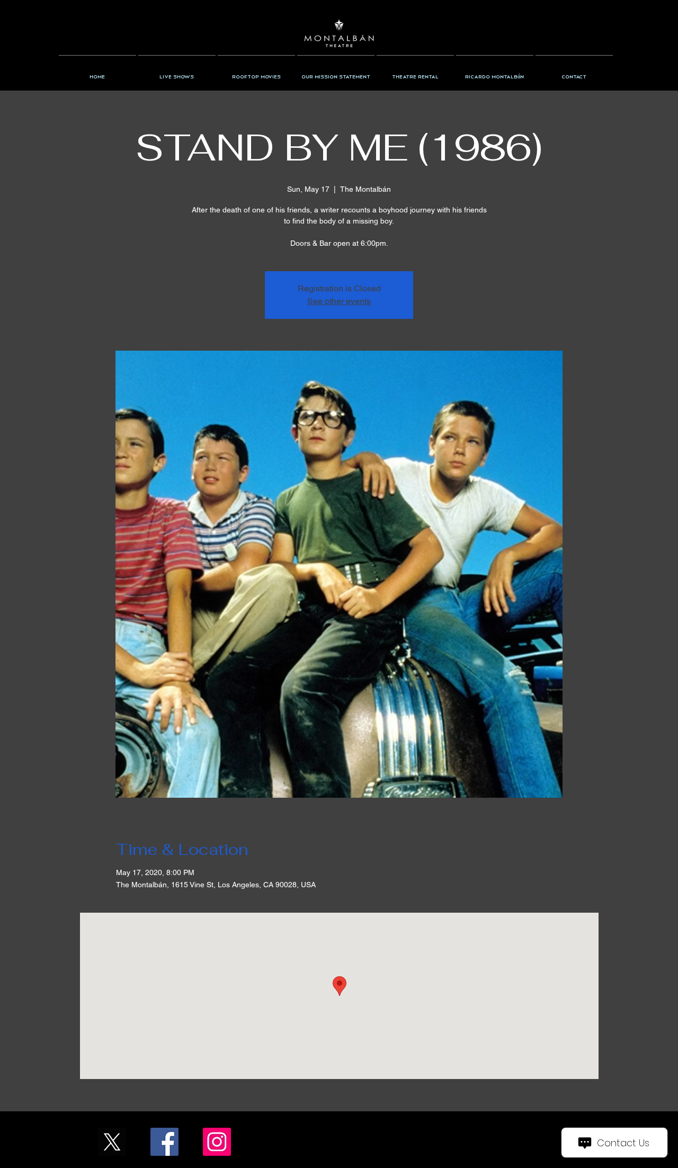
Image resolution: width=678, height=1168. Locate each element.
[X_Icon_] (112, 1142)
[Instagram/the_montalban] (217, 1142)
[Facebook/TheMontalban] (164, 1142)
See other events (339, 301)
